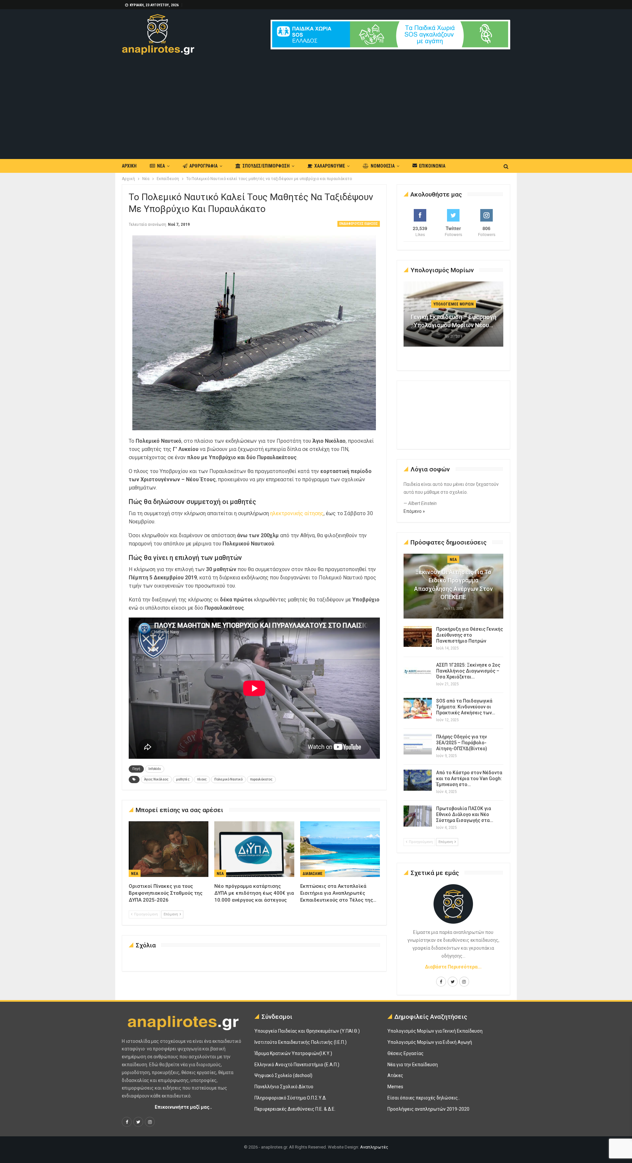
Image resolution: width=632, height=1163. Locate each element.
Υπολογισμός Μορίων (454, 304)
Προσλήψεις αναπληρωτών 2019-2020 (428, 1109)
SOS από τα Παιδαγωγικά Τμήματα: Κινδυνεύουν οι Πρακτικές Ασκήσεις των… (465, 706)
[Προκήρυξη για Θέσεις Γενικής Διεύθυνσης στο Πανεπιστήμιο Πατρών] (418, 636)
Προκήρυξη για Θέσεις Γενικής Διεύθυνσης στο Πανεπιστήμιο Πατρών (469, 635)
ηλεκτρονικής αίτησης (297, 513)
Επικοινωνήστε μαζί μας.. (183, 1107)
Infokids (154, 769)
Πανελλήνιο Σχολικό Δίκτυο (283, 1086)
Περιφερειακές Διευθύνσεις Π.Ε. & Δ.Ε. (294, 1109)
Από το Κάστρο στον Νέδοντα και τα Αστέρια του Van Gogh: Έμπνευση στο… (469, 778)
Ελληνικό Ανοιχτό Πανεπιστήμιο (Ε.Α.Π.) (296, 1064)
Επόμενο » (414, 511)
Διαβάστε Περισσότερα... (453, 966)
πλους (202, 779)
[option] (454, 317)
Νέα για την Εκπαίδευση (412, 1064)
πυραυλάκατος (261, 779)
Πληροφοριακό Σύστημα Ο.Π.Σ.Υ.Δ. (290, 1097)
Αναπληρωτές (374, 1147)
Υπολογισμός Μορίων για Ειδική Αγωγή (429, 1042)
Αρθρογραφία (203, 166)
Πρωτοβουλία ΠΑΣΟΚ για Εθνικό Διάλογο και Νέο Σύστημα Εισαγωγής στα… (464, 814)
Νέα (161, 166)
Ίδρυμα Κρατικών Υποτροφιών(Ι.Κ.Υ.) (293, 1053)
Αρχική (129, 166)
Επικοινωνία (432, 166)
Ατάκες (395, 1075)
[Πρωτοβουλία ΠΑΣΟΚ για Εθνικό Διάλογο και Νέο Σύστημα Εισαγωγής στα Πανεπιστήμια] (418, 816)
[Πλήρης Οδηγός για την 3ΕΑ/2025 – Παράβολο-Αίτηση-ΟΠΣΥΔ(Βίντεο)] (418, 744)
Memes (395, 1086)
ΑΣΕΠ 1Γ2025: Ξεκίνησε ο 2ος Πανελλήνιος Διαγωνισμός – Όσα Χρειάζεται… (468, 670)
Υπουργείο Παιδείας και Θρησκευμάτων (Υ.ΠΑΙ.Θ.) (307, 1031)
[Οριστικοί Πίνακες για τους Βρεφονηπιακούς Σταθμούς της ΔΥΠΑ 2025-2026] (168, 849)
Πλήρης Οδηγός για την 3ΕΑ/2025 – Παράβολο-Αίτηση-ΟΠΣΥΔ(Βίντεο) (461, 742)
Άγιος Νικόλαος (156, 779)
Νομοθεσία (383, 166)
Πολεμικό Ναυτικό (228, 779)
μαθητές (183, 779)
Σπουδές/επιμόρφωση (266, 166)
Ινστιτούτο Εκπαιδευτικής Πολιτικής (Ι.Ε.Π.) (300, 1042)
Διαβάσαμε (313, 873)
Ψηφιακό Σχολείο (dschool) (283, 1075)
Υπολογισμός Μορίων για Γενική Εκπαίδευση (435, 1031)
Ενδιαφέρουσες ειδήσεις (358, 223)
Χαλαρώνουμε (329, 166)
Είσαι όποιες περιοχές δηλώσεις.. (423, 1097)
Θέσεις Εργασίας (405, 1053)
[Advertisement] (316, 104)
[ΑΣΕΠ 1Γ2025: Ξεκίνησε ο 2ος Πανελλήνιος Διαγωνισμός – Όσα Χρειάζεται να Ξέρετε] (418, 672)
